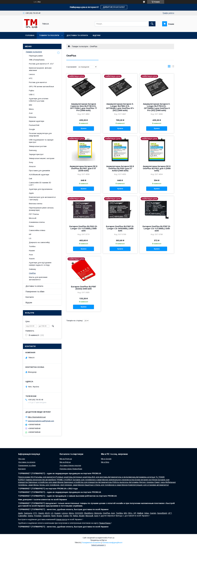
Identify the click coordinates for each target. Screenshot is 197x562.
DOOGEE (79, 513)
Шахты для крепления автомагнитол (38, 278)
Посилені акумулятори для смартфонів (40, 134)
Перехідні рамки (36, 56)
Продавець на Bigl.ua (98, 540)
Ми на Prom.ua (66, 459)
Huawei (32, 251)
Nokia (31, 226)
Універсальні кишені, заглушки (41, 158)
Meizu (31, 109)
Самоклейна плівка (37, 230)
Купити (83, 128)
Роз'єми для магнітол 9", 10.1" (41, 64)
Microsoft (32, 218)
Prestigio (38, 516)
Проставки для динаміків (39, 171)
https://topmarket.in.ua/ (37, 417)
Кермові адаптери (36, 121)
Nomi (53, 516)
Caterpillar (22, 516)
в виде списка (173, 67)
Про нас (21, 459)
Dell (30, 179)
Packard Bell (34, 125)
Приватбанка (105, 523)
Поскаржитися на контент (91, 543)
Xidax (146, 513)
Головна (29, 35)
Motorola (32, 117)
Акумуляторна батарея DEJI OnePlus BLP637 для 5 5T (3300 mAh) (83, 168)
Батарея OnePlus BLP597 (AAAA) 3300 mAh (83, 288)
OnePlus (32, 273)
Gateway (32, 269)
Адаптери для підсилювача (40, 189)
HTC (31, 78)
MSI (30, 105)
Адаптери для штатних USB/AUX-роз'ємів (38, 100)
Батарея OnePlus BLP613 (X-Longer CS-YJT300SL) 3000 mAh (83, 228)
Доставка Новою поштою (70, 465)
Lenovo (32, 74)
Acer (31, 113)
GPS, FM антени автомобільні (41, 87)
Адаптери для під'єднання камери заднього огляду (40, 264)
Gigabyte (46, 516)
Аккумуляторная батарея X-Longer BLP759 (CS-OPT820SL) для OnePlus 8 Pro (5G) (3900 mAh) (156, 107)
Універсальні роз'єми (38, 146)
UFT (170, 513)
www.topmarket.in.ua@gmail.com (41, 421)
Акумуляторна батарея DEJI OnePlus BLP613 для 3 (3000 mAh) (156, 168)
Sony (31, 162)
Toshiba (32, 246)
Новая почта (61, 519)
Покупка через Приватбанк (71, 469)
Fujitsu (31, 91)
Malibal (140, 513)
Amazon (32, 166)
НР (135, 513)
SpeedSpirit (162, 513)
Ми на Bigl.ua (65, 462)
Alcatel (81, 516)
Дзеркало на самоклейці (39, 242)
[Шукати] (152, 23)
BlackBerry (88, 513)
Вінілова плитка (35, 204)
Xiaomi (32, 259)
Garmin (153, 513)
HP (30, 234)
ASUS (47, 513)
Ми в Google (106, 459)
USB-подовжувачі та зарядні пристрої (41, 141)
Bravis (59, 516)
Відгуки (96, 35)
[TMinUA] (31, 28)
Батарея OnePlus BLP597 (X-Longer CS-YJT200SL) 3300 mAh (157, 228)
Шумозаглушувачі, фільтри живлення (40, 69)
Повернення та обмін (35, 292)
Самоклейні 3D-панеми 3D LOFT (40, 184)
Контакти (30, 297)
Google (32, 129)
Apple (31, 193)
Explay (66, 516)
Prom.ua (111, 538)
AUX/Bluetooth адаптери (39, 175)
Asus (31, 255)
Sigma (30, 516)
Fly (71, 516)
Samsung (33, 150)
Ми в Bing (105, 462)
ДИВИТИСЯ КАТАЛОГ (114, 7)
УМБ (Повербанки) (36, 60)
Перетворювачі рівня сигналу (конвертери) (41, 209)
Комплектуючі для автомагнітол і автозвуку (42, 198)
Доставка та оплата (77, 35)
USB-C (32, 95)
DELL (130, 513)
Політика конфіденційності (112, 543)
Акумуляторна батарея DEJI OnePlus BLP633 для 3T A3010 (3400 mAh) (120, 168)
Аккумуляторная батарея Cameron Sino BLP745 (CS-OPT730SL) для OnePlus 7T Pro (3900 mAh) (83, 107)
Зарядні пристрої (36, 154)
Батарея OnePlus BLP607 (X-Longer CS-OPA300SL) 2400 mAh (120, 228)
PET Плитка (34, 214)
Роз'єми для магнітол (38, 82)
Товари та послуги (49, 35)
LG (30, 238)
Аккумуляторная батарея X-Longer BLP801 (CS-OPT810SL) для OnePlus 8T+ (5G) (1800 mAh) (120, 107)
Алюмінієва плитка (37, 222)
